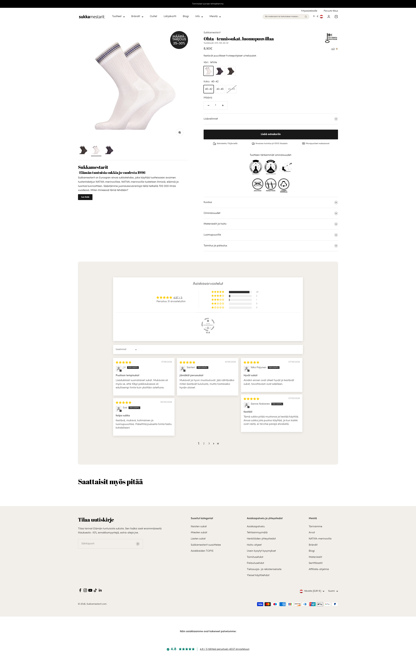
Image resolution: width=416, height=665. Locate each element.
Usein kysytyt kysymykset (261, 551)
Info (197, 16)
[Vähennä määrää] (208, 105)
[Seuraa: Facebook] (80, 590)
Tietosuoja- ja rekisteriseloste (264, 569)
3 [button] (209, 443)
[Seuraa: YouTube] (90, 590)
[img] (123, 362)
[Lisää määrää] (223, 105)
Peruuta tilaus (331, 11)
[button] (218, 292)
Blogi (186, 16)
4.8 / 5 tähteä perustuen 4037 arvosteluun (224, 649)
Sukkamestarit (212, 32)
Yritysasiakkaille (309, 11)
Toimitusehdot (255, 557)
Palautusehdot (255, 563)
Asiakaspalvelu (256, 526)
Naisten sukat (199, 526)
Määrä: (208, 97)
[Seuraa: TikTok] (95, 590)
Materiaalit (315, 557)
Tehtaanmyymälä (257, 532)
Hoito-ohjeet (254, 545)
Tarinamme (315, 526)
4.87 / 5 (177, 297)
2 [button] (203, 443)
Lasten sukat (198, 538)
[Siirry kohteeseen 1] (83, 150)
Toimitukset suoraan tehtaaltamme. (208, 4)
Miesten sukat (199, 532)
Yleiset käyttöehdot (258, 575)
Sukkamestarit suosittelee (206, 545)
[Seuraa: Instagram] (85, 590)
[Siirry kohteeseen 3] (109, 150)
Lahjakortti (170, 16)
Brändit (135, 16)
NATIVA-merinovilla (320, 538)
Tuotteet (117, 16)
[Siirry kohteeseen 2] (96, 150)
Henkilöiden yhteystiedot (261, 538)
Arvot (312, 532)
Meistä (213, 16)
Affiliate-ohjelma (319, 569)
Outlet (153, 16)
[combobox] (284, 17)
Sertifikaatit (316, 563)
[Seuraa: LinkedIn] (100, 590)
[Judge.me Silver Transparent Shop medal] (208, 324)
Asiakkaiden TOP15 (202, 551)
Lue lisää (85, 197)
